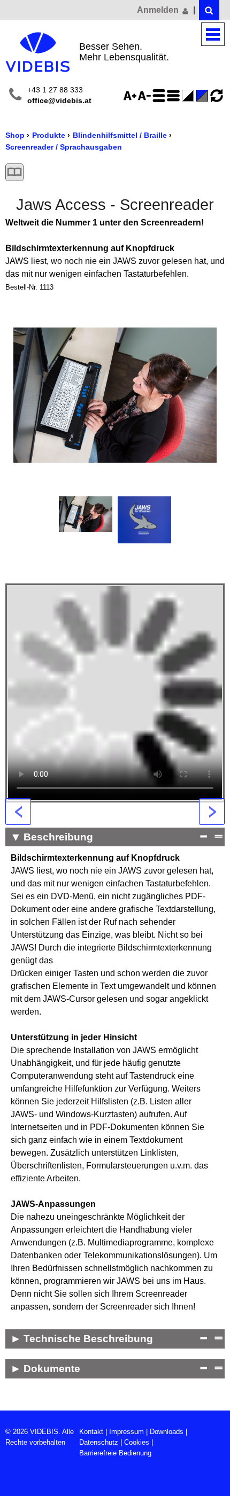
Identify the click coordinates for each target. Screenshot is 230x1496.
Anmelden (159, 9)
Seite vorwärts (212, 811)
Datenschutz (98, 1442)
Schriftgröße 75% (146, 95)
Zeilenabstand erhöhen (160, 95)
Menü (213, 34)
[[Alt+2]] (209, 10)
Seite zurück (18, 811)
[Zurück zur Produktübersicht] (14, 172)
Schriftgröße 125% (131, 95)
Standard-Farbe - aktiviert (203, 95)
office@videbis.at (59, 101)
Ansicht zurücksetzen (216, 95)
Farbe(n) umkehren (189, 95)
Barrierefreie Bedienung (115, 1453)
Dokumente (52, 1368)
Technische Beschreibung (88, 1338)
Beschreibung (58, 837)
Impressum (126, 1432)
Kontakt (91, 1432)
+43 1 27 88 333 (55, 90)
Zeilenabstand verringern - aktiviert (174, 95)
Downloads (166, 1432)
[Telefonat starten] (15, 96)
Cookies (136, 1442)
